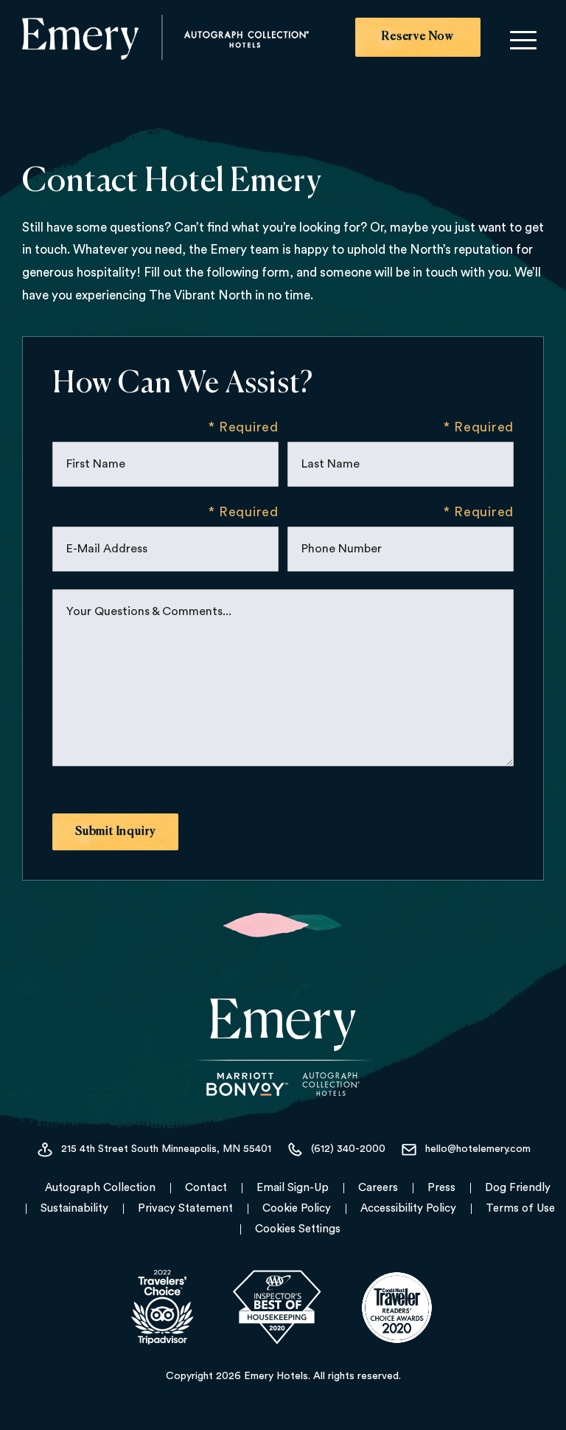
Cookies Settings (297, 1229)
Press (441, 1187)
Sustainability (74, 1208)
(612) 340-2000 (348, 1150)
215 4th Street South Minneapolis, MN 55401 (166, 1150)
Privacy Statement (185, 1208)
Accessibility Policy (408, 1208)
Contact (206, 1187)
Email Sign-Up (292, 1187)
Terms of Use (520, 1208)
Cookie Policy (296, 1208)
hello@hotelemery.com (478, 1150)
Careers (378, 1187)
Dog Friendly (518, 1187)
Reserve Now (418, 37)
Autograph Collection (100, 1187)
